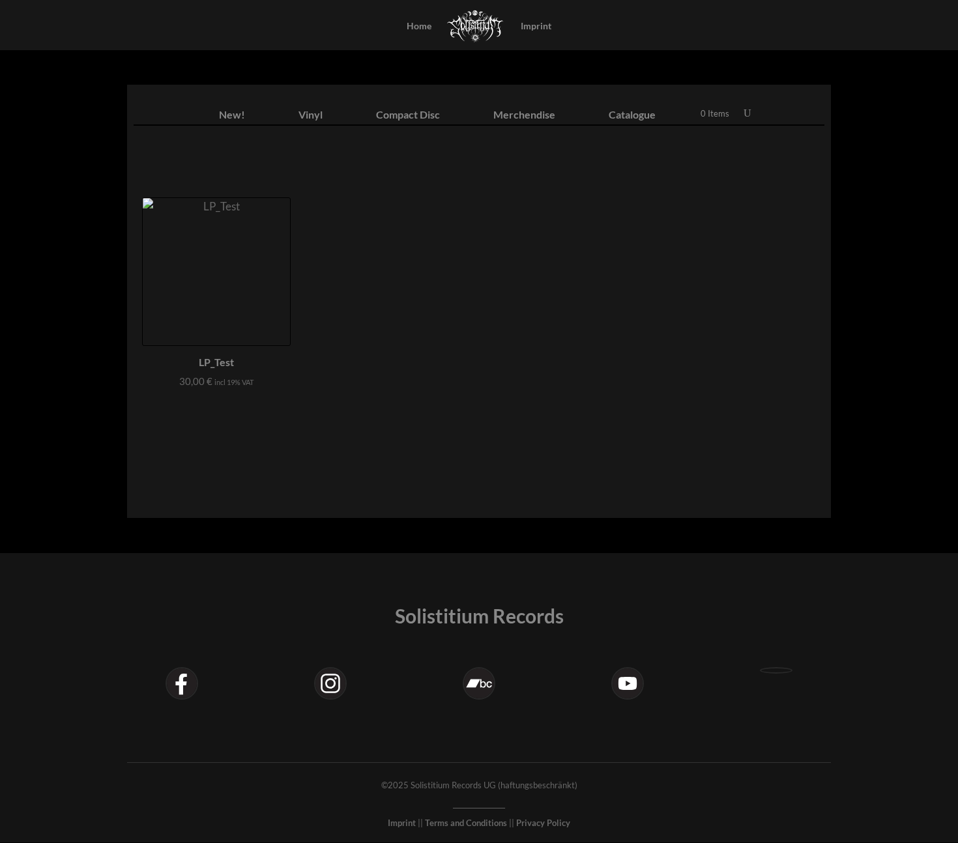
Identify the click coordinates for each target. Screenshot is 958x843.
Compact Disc (408, 115)
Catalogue (632, 115)
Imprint (536, 26)
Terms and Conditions (466, 823)
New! (232, 115)
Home (419, 26)
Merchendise (524, 115)
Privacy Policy (543, 823)
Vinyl (310, 115)
